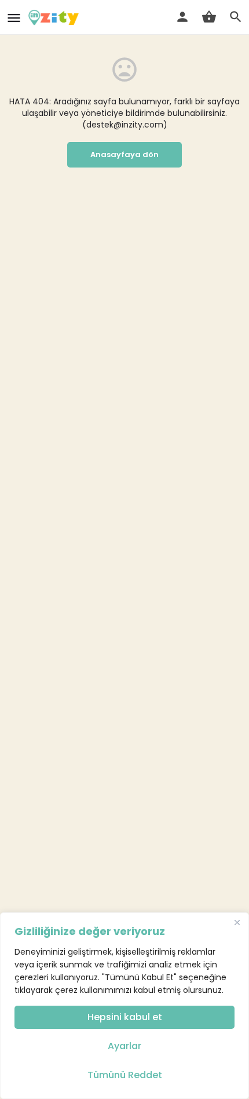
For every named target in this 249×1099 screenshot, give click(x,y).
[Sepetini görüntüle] (209, 16)
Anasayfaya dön (124, 154)
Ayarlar (124, 1046)
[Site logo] (55, 17)
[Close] (237, 922)
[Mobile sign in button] (182, 16)
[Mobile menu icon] (14, 17)
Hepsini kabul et (124, 1017)
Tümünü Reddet (124, 1075)
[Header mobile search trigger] (235, 16)
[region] (124, 1005)
